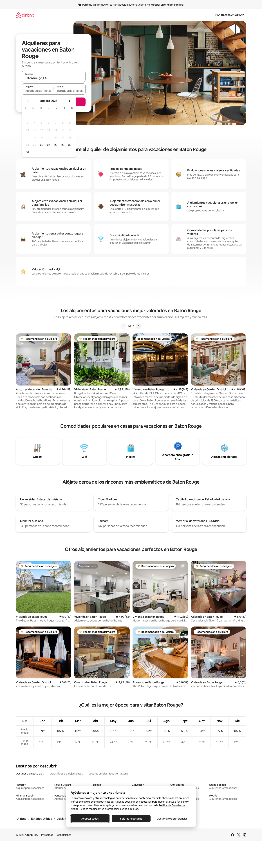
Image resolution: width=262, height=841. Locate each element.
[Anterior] (123, 326)
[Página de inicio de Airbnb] (25, 15)
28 (55, 145)
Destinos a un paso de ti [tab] (30, 773)
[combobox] (54, 78)
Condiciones (64, 834)
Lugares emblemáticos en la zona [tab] (108, 773)
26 (41, 145)
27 (48, 145)
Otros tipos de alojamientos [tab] (66, 773)
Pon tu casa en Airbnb (229, 15)
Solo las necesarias (131, 818)
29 (62, 145)
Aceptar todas (90, 818)
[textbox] (38, 90)
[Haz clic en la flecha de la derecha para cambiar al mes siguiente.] (69, 101)
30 (69, 145)
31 (27, 152)
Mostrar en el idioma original (167, 4)
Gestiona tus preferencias (172, 818)
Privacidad (47, 834)
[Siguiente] (139, 326)
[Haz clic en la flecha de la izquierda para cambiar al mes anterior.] (28, 101)
